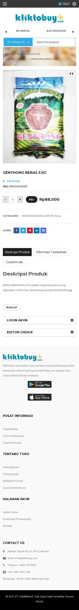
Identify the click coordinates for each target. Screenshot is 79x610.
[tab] (17, 252)
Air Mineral (23, 31)
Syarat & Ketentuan (14, 487)
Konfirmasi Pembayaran (17, 519)
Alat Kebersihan (56, 31)
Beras (22, 59)
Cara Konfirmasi (12, 442)
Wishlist (7, 526)
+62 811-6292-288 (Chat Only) (32, 578)
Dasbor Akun (10, 512)
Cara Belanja (10, 429)
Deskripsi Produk (17, 252)
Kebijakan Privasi (13, 481)
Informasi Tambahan (51, 252)
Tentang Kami (11, 474)
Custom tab (14, 262)
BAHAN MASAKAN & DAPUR (37, 216)
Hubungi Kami (11, 467)
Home (9, 54)
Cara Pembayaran (13, 436)
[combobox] (18, 42)
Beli (31, 199)
